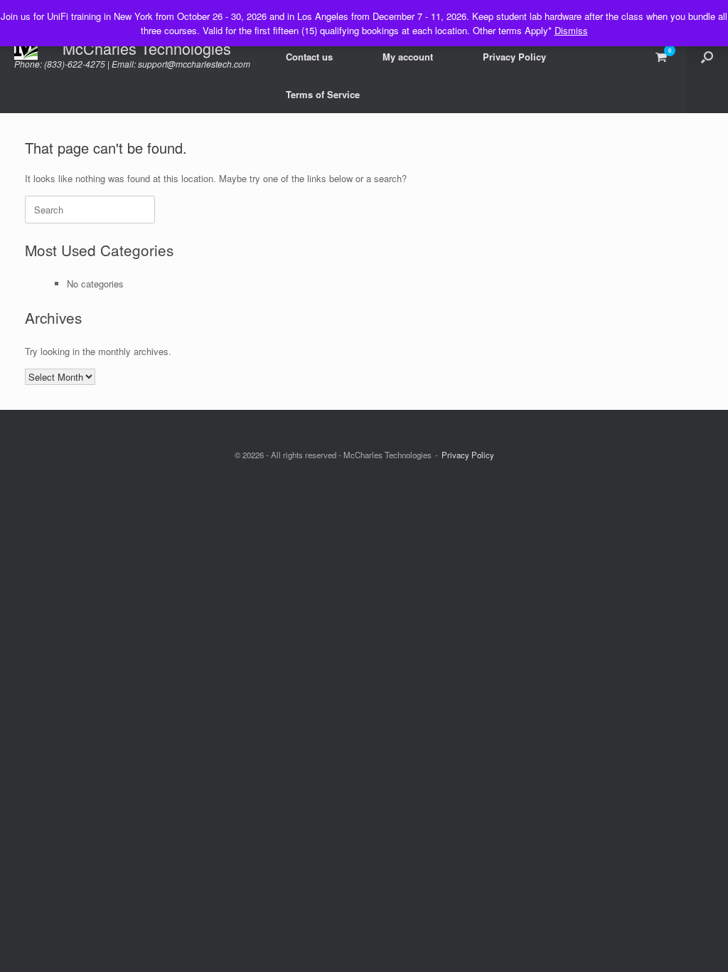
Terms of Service (323, 94)
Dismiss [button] (571, 30)
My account (407, 56)
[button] (707, 56)
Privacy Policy (514, 56)
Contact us (309, 56)
